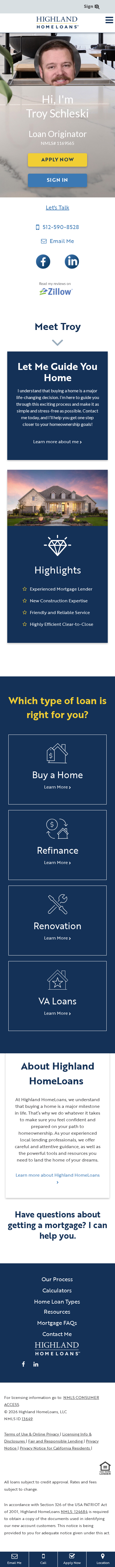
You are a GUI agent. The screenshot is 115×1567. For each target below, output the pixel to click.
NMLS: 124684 (74, 1511)
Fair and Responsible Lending (56, 1441)
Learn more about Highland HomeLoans (58, 1175)
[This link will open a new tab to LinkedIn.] (72, 261)
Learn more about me (56, 441)
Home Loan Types (57, 1301)
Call (43, 1562)
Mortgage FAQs (57, 1322)
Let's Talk (57, 207)
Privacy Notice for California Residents (55, 1448)
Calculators (57, 1290)
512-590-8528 (61, 227)
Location (106, 1562)
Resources (57, 1311)
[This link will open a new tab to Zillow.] (57, 288)
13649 (27, 1419)
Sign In (91, 6)
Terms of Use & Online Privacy (32, 1434)
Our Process (57, 1279)
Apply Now (57, 159)
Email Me (61, 241)
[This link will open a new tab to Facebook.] (43, 261)
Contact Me (57, 1334)
